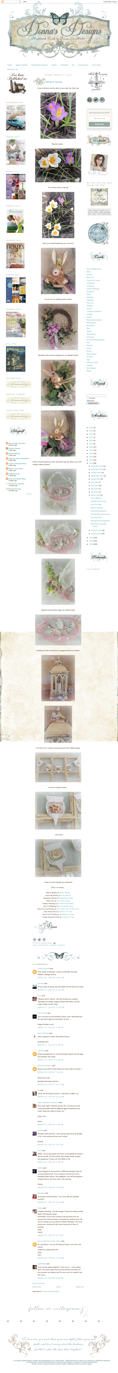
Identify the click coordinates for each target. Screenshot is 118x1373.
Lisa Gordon (42, 1013)
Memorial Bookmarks (94, 320)
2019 (91, 444)
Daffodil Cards (14, 474)
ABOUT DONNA (21, 65)
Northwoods (91, 334)
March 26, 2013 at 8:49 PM (50, 1278)
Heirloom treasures (45, 1065)
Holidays (90, 306)
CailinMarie (42, 1264)
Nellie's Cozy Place (15, 469)
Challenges (91, 283)
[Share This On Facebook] (34, 940)
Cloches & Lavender (16, 484)
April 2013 (95, 492)
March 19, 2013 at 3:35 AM (50, 1124)
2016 (91, 453)
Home (58, 1287)
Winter (89, 371)
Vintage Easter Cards (98, 501)
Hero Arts (90, 303)
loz (39, 1090)
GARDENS (64, 65)
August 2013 (96, 479)
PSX (88, 343)
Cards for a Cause (93, 280)
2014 (91, 460)
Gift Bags (90, 297)
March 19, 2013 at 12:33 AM (51, 1097)
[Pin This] (44, 940)
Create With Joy (66, 895)
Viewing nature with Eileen (18, 458)
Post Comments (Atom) (51, 1291)
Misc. (88, 328)
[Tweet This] (39, 940)
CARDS (54, 65)
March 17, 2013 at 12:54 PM (51, 1007)
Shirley (40, 1168)
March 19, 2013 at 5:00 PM (50, 1162)
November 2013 (97, 469)
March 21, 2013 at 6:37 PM (50, 1235)
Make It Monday (64, 893)
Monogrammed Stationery (100, 521)
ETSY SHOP (96, 65)
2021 (91, 437)
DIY (73, 65)
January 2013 (96, 534)
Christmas (90, 286)
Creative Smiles (14, 448)
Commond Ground (68, 917)
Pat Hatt (41, 983)
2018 (91, 447)
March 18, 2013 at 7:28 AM (50, 1072)
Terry (39, 996)
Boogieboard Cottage (66, 898)
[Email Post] (54, 943)
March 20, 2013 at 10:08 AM (51, 1187)
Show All (29, 494)
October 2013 (96, 472)
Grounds (61, 945)
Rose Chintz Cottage (63, 901)
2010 (91, 544)
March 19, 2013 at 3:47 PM (50, 1145)
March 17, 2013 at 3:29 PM (50, 1060)
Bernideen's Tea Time (65, 911)
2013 (91, 463)
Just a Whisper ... (97, 498)
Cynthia (40, 1130)
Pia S (39, 1150)
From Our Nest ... (97, 504)
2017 (91, 450)
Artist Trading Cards (94, 269)
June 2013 (95, 485)
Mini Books (91, 326)
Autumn (89, 275)
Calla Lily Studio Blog (16, 479)
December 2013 (97, 466)
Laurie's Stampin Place (17, 463)
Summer (90, 357)
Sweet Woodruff (43, 968)
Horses (89, 309)
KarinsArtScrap (14, 453)
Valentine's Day (92, 362)
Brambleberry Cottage (67, 914)
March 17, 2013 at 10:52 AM (51, 978)
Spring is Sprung (97, 508)
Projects (90, 345)
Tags (88, 360)
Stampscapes (92, 354)
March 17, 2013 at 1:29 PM (50, 1027)
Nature (89, 331)
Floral (89, 294)
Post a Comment (38, 1283)
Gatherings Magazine (98, 511)
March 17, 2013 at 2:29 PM (50, 1045)
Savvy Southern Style (66, 906)
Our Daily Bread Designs (96, 340)
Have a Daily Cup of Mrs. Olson (49, 1241)
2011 (91, 541)
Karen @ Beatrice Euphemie (48, 1102)
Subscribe (99, 124)
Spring (89, 351)
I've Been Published (94, 311)
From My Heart (96, 517)
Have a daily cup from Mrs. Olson (68, 909)
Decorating (44, 945)
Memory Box (91, 323)
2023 (91, 431)
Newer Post (36, 1287)
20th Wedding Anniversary (100, 514)
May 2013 (95, 489)
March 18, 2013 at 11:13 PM (51, 1084)
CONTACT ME (12, 69)
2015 (91, 457)
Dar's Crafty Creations (17, 443)
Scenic (89, 348)
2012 (91, 538)
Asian (89, 272)
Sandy (40, 1208)
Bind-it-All (90, 277)
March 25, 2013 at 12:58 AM (51, 1258)
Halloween (90, 300)
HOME (9, 65)
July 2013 (95, 482)
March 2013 (95, 495)
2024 (91, 427)
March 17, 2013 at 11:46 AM (51, 990)
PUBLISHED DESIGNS (39, 65)
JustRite (90, 314)
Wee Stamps (91, 368)
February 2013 (96, 530)
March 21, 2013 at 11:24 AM (51, 1202)
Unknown (41, 1051)
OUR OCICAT (83, 65)
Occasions (90, 337)
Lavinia (89, 317)
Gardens (53, 945)
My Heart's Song (14, 489)
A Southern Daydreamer (66, 903)
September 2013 (97, 476)
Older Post (80, 1287)
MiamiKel (41, 1193)
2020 (91, 440)
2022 (91, 434)
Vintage (89, 365)
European (90, 292)
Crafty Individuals (93, 289)
